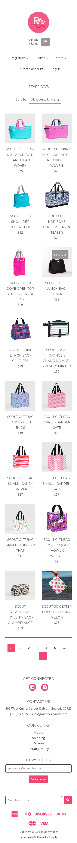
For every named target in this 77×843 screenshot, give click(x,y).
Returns (38, 743)
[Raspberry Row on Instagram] (44, 688)
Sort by (21, 99)
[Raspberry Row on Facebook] (32, 688)
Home (41, 58)
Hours (38, 732)
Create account (31, 69)
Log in (55, 69)
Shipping (38, 738)
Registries (18, 58)
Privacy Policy (38, 749)
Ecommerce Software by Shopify (38, 837)
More (60, 58)
